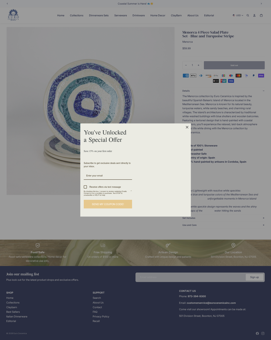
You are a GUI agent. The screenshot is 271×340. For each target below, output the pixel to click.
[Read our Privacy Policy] (131, 192)
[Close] (187, 127)
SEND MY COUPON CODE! (108, 204)
